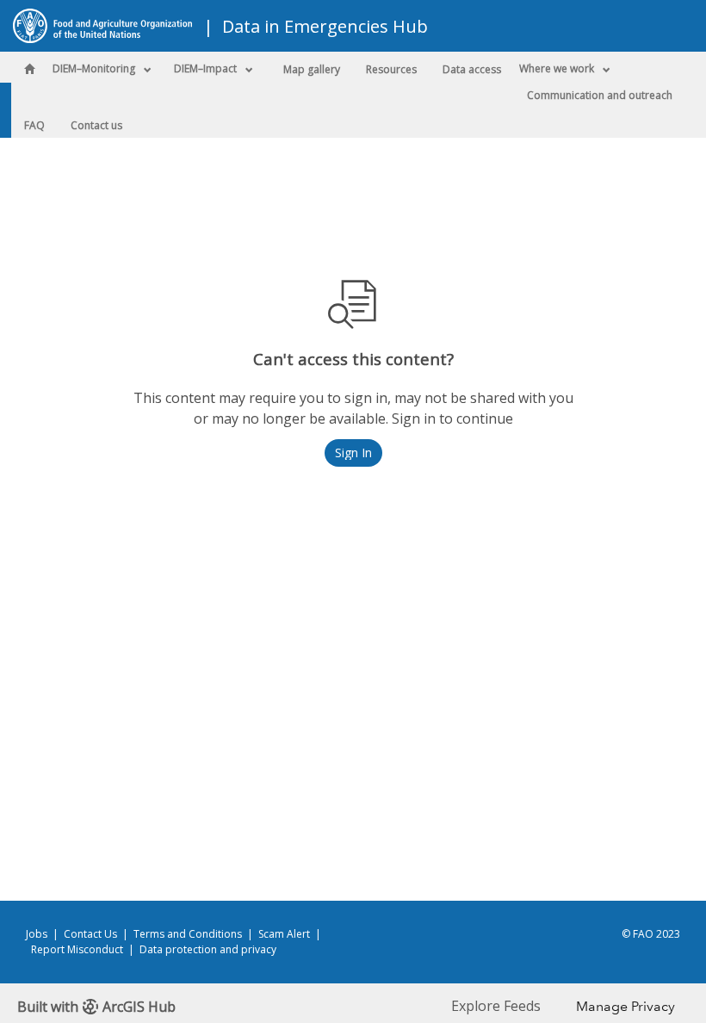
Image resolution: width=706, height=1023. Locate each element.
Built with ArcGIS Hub (96, 1006)
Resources (391, 69)
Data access (472, 69)
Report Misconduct (77, 949)
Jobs (36, 934)
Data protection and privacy (207, 949)
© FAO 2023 (651, 934)
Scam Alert (284, 934)
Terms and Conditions (187, 934)
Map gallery (311, 69)
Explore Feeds (496, 1005)
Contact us (96, 125)
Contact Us (90, 934)
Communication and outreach (599, 95)
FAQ (34, 125)
